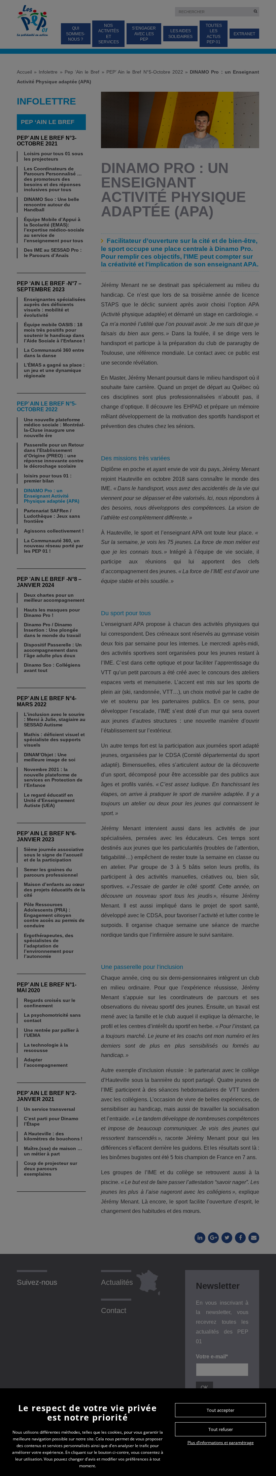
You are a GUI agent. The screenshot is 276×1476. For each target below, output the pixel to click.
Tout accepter (220, 1410)
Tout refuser (220, 1429)
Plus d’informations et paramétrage (220, 1442)
